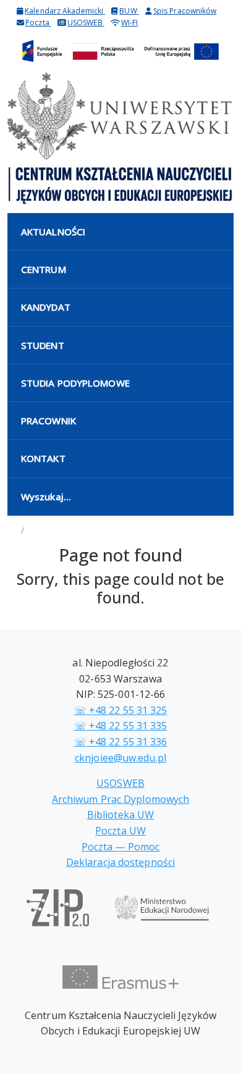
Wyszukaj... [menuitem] (46, 496)
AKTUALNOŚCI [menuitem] (53, 231)
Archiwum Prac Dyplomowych (121, 799)
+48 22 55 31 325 (120, 710)
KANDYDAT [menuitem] (45, 307)
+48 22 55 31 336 (120, 742)
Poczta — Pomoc (120, 847)
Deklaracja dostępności (120, 862)
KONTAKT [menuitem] (43, 458)
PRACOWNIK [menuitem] (48, 420)
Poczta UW (120, 830)
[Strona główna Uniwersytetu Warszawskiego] (120, 115)
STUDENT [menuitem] (42, 345)
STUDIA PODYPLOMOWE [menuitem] (75, 383)
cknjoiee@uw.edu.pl (120, 758)
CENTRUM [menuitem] (43, 269)
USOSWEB (120, 783)
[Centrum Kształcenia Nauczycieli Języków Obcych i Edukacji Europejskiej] (120, 184)
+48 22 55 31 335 (120, 725)
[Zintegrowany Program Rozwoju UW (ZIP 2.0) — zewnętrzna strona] (58, 914)
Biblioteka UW (120, 814)
